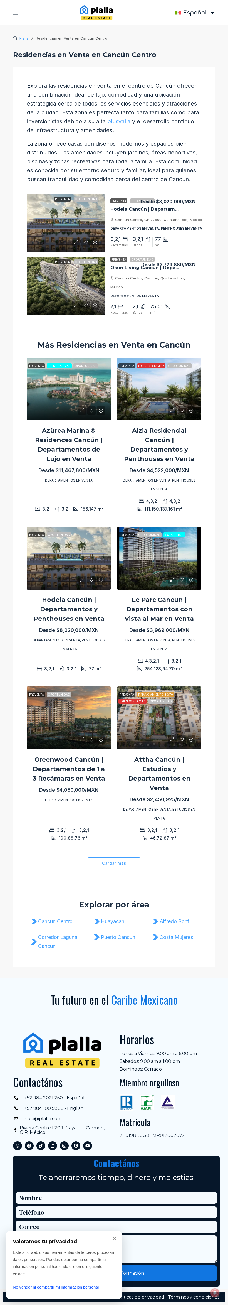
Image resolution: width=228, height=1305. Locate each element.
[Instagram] (64, 1145)
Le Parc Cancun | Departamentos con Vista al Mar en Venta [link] (159, 609)
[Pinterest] (75, 1145)
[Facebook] (29, 1145)
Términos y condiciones (193, 1297)
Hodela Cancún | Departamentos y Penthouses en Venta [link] (69, 609)
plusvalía (118, 121)
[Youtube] (87, 1145)
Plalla (24, 38)
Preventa (118, 201)
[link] (66, 223)
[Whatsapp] (17, 1145)
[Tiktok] (40, 1145)
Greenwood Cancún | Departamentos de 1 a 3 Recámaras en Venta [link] (69, 769)
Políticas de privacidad (139, 1297)
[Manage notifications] (214, 1292)
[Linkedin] (52, 1145)
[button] (16, 13)
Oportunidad (142, 259)
